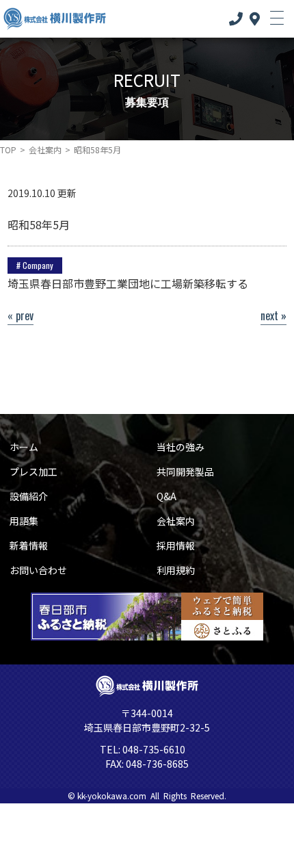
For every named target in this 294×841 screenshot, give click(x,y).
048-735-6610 (152, 749)
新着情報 (29, 545)
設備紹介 (29, 496)
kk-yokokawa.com (111, 795)
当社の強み (180, 447)
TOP (8, 149)
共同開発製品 (185, 471)
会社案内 (45, 149)
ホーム (24, 447)
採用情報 (176, 545)
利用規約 (176, 570)
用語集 (24, 521)
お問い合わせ (38, 570)
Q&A (166, 496)
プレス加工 (33, 471)
